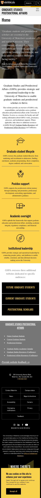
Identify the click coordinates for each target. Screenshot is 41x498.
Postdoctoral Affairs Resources (15, 127)
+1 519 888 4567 (22, 379)
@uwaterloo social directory (20, 428)
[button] (30, 3)
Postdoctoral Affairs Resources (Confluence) (22, 355)
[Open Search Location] (38, 3)
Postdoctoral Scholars (14, 343)
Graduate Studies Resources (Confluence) (21, 352)
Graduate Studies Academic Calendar (20, 349)
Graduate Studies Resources (25, 125)
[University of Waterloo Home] (8, 3)
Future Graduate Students (16, 336)
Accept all (13, 491)
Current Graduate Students (16, 339)
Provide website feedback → (16, 361)
